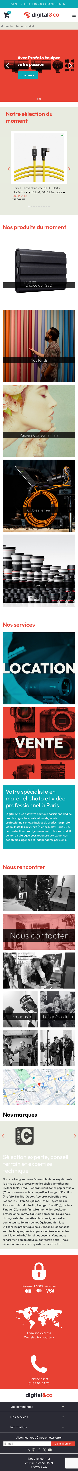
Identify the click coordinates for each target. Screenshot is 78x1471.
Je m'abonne (63, 1443)
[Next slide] (70, 65)
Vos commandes (21, 1406)
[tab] (38, 99)
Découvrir (27, 72)
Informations (19, 1427)
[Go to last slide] (7, 65)
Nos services (19, 1417)
